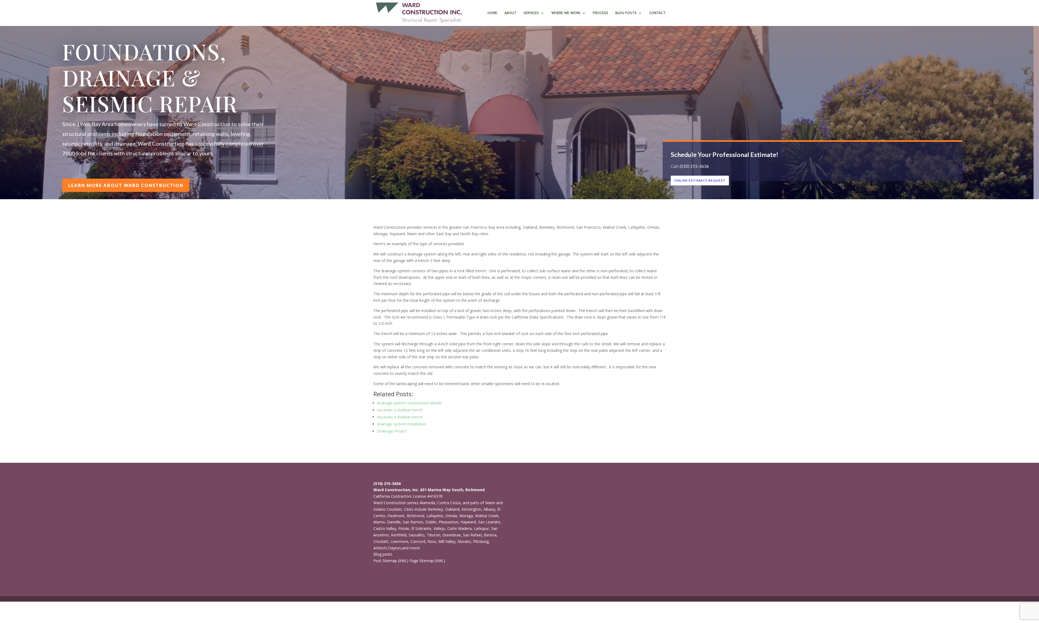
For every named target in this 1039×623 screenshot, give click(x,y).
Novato (464, 541)
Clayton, (395, 547)
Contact (657, 13)
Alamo (379, 521)
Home (492, 13)
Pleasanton (448, 521)
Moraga (466, 515)
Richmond (415, 515)
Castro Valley (384, 528)
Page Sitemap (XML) (427, 560)
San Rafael (472, 534)
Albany (489, 509)
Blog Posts (626, 13)
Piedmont (396, 515)
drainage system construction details (409, 402)
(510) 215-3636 (694, 166)
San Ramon (413, 521)
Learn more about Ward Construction (125, 185)
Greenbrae (451, 534)
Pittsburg (481, 541)
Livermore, (399, 541)
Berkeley (435, 509)
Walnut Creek (486, 515)
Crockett (380, 541)
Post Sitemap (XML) (390, 560)
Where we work (565, 13)
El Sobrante (421, 528)
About (510, 13)
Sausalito (417, 534)
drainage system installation (401, 424)
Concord (417, 541)
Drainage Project (392, 431)
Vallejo (439, 528)
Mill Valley (446, 541)
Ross (432, 541)
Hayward (468, 521)
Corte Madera (459, 528)
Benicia (490, 534)
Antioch (380, 547)
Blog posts (382, 554)
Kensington (471, 509)
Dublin (430, 521)
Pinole (403, 528)
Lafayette (434, 515)
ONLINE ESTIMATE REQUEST (700, 180)
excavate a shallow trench (400, 409)
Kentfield (398, 534)
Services (531, 13)
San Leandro (489, 521)
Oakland (452, 509)
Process (600, 13)
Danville (394, 521)
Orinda (451, 515)
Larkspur (481, 528)
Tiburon (433, 534)
